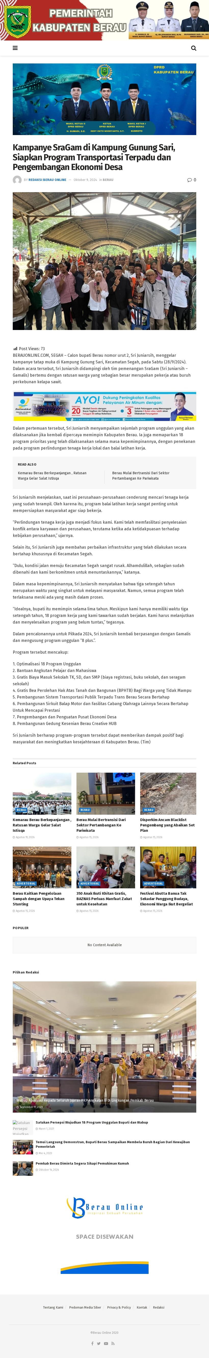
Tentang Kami (53, 1307)
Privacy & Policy (119, 1307)
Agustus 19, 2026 (24, 837)
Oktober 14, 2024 (48, 1169)
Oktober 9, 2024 (85, 180)
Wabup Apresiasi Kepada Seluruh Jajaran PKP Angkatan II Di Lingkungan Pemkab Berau (85, 1100)
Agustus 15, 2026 (88, 837)
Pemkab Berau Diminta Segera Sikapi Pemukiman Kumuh (82, 1163)
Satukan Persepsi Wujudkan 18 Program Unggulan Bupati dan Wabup (92, 1122)
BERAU (108, 180)
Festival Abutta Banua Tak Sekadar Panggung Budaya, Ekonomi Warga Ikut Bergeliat (166, 898)
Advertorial (26, 883)
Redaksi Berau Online (47, 180)
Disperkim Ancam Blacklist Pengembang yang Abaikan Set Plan (167, 825)
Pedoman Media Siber (85, 1307)
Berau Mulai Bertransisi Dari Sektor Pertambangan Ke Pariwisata (101, 825)
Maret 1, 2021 (46, 1128)
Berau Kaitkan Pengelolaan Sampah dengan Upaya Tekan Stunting (38, 898)
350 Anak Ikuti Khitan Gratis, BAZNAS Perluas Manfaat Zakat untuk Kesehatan (104, 898)
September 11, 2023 (31, 1107)
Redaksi (158, 1307)
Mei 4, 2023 (45, 1153)
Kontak (142, 1307)
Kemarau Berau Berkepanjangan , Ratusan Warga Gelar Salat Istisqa (42, 825)
